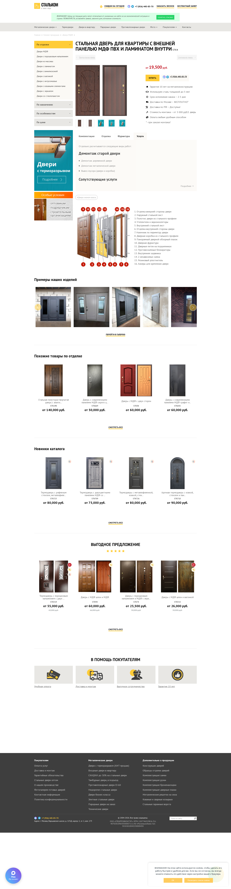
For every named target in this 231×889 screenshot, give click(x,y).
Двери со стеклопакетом (48, 96)
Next (193, 307)
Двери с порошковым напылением (52, 56)
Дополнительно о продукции (158, 760)
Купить (152, 78)
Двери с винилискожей (47, 71)
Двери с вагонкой (45, 76)
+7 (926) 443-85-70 (144, 6)
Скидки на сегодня (114, 6)
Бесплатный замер (187, 6)
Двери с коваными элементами (51, 86)
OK (173, 880)
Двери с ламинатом (46, 66)
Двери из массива (45, 61)
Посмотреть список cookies (199, 880)
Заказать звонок (165, 6)
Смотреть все (115, 427)
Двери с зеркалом (45, 91)
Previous (38, 307)
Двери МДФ (42, 51)
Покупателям (41, 760)
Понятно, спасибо (165, 17)
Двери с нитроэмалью (47, 81)
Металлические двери (100, 760)
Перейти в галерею (115, 334)
